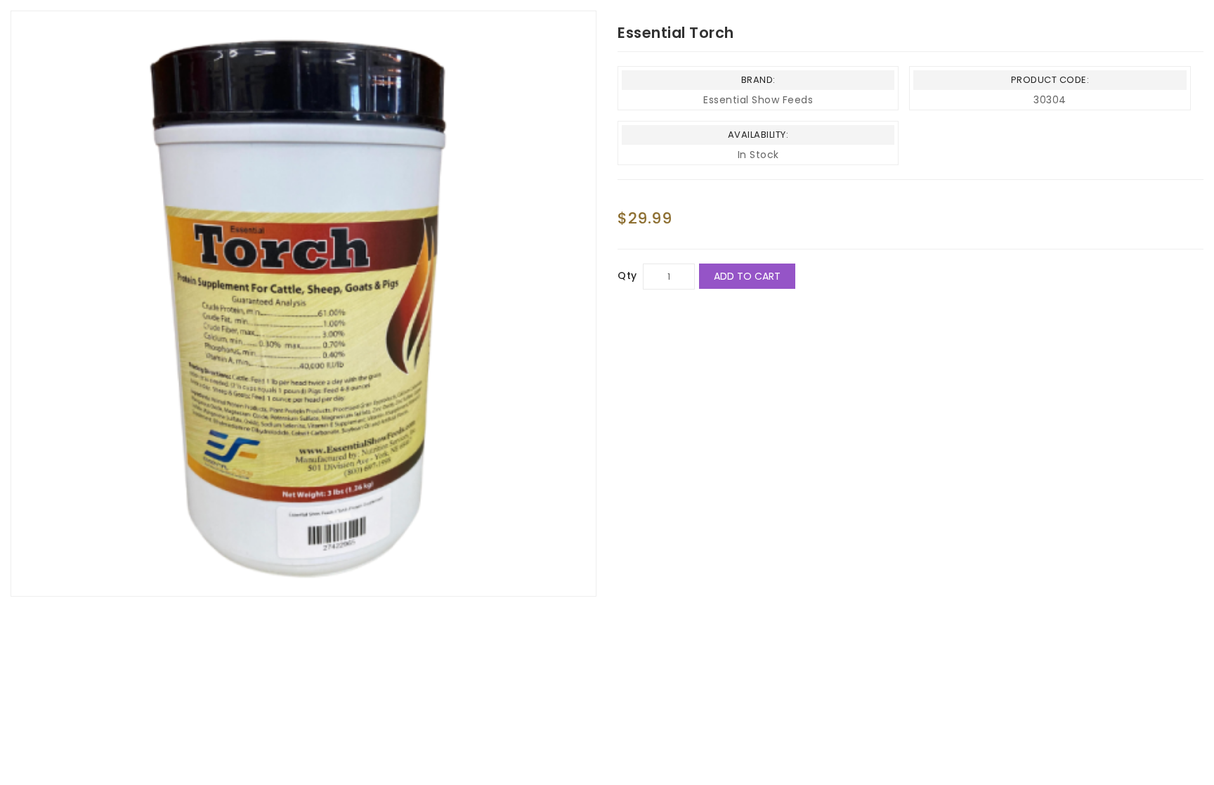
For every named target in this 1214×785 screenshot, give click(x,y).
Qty (627, 275)
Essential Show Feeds (758, 100)
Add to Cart (747, 276)
